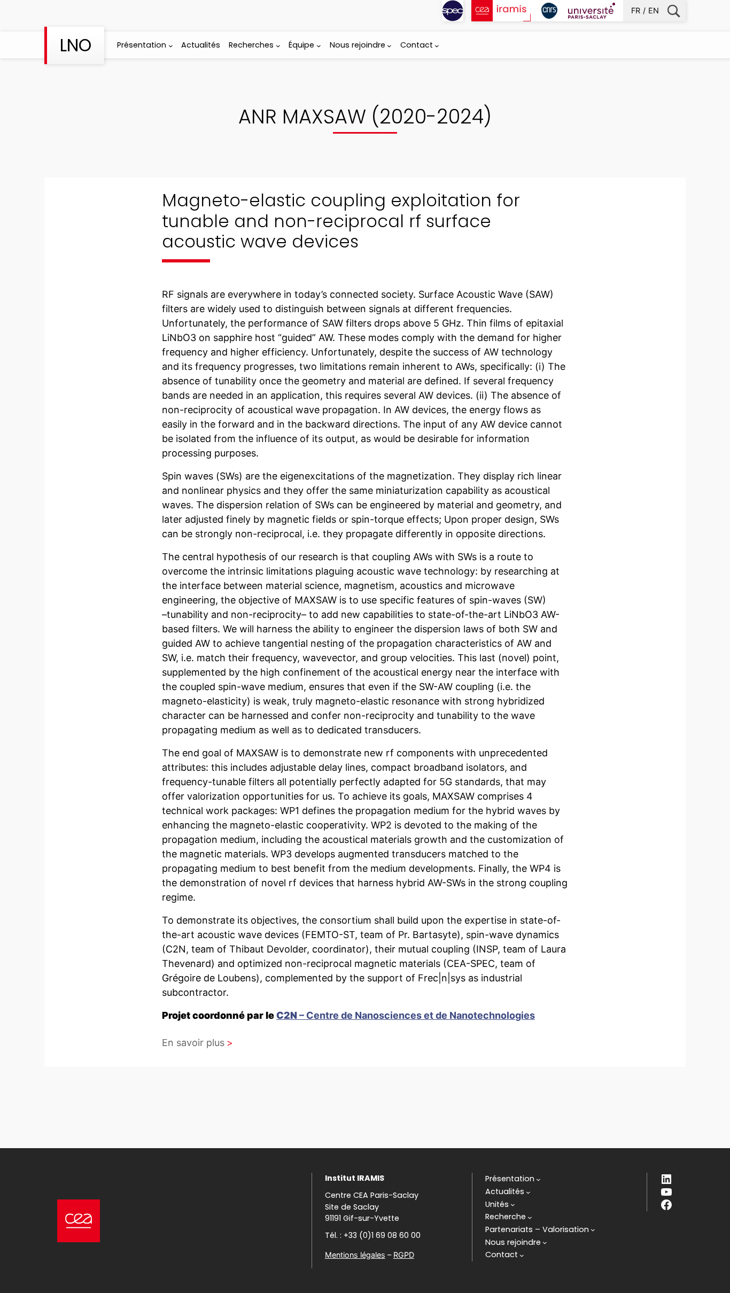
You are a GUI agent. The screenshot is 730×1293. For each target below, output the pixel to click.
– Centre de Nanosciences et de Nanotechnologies (405, 1015)
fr (635, 10)
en (653, 10)
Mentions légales (355, 1254)
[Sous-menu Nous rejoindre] (389, 45)
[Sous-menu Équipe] (318, 45)
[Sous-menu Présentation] (170, 45)
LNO (75, 45)
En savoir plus (193, 1042)
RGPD (403, 1254)
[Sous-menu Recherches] (278, 45)
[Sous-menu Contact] (436, 45)
